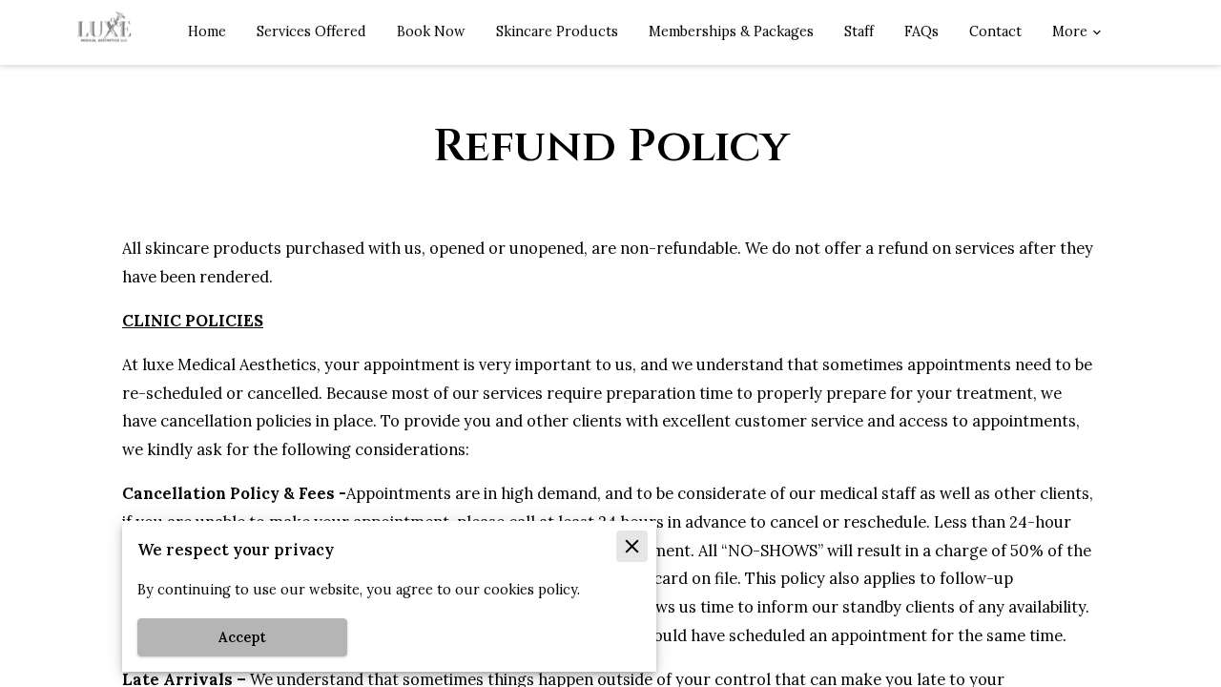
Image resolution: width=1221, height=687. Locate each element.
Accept (242, 637)
